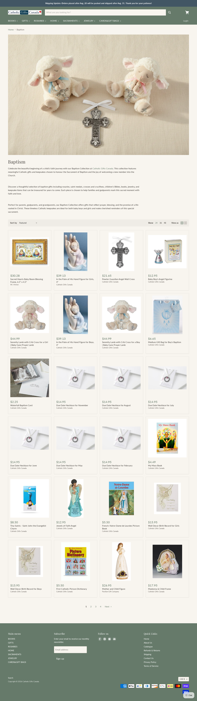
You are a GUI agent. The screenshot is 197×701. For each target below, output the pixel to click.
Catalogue (148, 646)
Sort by (13, 223)
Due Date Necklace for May (69, 465)
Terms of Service (151, 666)
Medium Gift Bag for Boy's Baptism (164, 342)
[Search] (169, 12)
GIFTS (25, 20)
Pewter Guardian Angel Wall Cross (118, 279)
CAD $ (182, 679)
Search (10, 678)
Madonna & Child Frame (159, 589)
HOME (53, 20)
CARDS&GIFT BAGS (109, 20)
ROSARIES (39, 20)
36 (161, 223)
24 (156, 223)
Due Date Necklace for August (116, 405)
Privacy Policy (150, 662)
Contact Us (149, 658)
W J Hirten (14, 285)
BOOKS (12, 20)
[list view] (185, 223)
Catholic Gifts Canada (102, 168)
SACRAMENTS (70, 20)
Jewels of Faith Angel (66, 525)
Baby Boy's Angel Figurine (160, 279)
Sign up (60, 658)
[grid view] (182, 223)
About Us (148, 642)
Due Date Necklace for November (72, 405)
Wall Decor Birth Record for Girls (163, 525)
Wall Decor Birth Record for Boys (26, 589)
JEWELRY (89, 20)
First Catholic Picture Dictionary (71, 589)
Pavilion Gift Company (110, 591)
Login (185, 21)
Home (11, 29)
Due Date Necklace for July (161, 405)
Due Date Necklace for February (117, 465)
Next (107, 606)
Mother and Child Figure (113, 589)
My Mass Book (155, 465)
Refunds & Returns (152, 650)
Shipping (147, 654)
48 (165, 223)
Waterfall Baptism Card (21, 405)
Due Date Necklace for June (23, 465)
